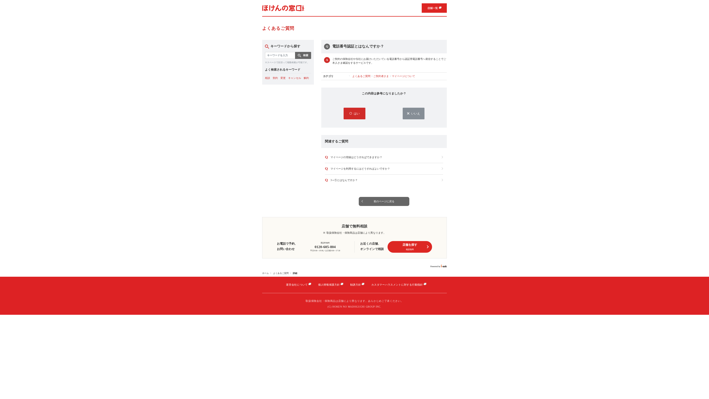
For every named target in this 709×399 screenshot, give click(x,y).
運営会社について (297, 284)
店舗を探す (410, 246)
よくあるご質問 (281, 273)
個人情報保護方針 (329, 284)
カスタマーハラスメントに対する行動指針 (397, 284)
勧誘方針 (355, 284)
